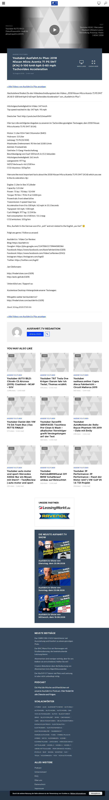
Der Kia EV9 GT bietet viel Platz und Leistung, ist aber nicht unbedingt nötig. (54, 674)
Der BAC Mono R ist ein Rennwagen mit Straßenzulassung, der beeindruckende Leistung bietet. (51, 651)
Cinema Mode (93, 66)
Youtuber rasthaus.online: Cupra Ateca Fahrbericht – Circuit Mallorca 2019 (86, 383)
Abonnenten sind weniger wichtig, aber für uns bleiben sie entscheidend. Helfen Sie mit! (54, 660)
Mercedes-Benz (66, 742)
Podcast (38, 768)
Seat (44, 752)
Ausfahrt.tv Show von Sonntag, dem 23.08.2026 (52, 588)
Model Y (67, 745)
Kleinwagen (53, 738)
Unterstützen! (41, 772)
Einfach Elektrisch (43, 724)
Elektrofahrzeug (54, 728)
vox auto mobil (65, 755)
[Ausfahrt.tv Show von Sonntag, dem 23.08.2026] (54, 577)
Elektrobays (40, 728)
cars (36, 721)
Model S (59, 745)
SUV (65, 752)
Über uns (38, 780)
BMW (57, 717)
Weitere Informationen (78, 793)
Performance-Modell (62, 749)
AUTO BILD (68, 707)
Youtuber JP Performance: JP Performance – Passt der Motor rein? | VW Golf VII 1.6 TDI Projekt (88, 477)
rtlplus (38, 752)
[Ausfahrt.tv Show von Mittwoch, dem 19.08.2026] (54, 604)
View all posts (35, 334)
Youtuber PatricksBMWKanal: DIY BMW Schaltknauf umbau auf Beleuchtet (53, 475)
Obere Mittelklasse (43, 749)
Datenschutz (40, 784)
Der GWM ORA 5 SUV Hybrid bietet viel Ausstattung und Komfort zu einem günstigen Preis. (54, 641)
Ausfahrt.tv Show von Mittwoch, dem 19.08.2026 (52, 615)
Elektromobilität (42, 731)
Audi (44, 707)
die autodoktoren (65, 721)
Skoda (50, 752)
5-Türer (38, 707)
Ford (53, 735)
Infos (44, 738)
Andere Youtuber (20, 54)
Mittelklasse (40, 745)
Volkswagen (46, 755)
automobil (39, 710)
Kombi (63, 738)
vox (55, 755)
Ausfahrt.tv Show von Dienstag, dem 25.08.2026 (52, 562)
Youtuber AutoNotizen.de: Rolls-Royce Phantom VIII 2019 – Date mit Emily (88, 426)
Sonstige (59, 752)
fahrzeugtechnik (42, 735)
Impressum (39, 788)
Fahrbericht (56, 731)
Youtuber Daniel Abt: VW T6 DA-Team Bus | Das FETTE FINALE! (21, 425)
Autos (54, 714)
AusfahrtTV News (55, 707)
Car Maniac (65, 717)
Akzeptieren (95, 793)
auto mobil (50, 710)
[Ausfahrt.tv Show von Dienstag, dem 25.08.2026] (54, 550)
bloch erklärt (47, 717)
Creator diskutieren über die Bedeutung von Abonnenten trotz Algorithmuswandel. (53, 667)
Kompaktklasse (41, 742)
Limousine (53, 742)
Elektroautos (58, 724)
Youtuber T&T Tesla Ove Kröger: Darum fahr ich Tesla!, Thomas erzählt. (54, 381)
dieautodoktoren (48, 721)
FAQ (36, 776)
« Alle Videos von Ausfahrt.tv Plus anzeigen (26, 86)
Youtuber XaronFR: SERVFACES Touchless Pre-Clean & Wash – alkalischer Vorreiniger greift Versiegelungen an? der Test (53, 429)
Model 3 (50, 745)
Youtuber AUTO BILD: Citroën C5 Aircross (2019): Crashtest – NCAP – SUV (21, 383)
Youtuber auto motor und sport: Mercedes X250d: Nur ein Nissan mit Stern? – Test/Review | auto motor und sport (21, 477)
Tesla (37, 755)
